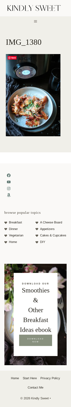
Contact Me (35, 387)
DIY (42, 242)
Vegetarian (16, 235)
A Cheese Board (51, 222)
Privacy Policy (50, 378)
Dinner (13, 229)
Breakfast (15, 222)
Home (13, 242)
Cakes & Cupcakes (53, 235)
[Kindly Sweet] (35, 8)
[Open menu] (35, 21)
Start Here (30, 378)
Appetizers (47, 229)
